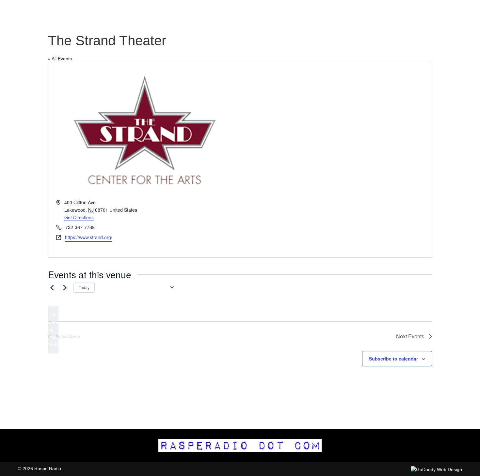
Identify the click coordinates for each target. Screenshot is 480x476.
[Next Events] (65, 287)
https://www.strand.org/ (88, 237)
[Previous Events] (52, 287)
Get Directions (79, 217)
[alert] (53, 329)
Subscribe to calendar (393, 358)
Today (84, 287)
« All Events (60, 58)
